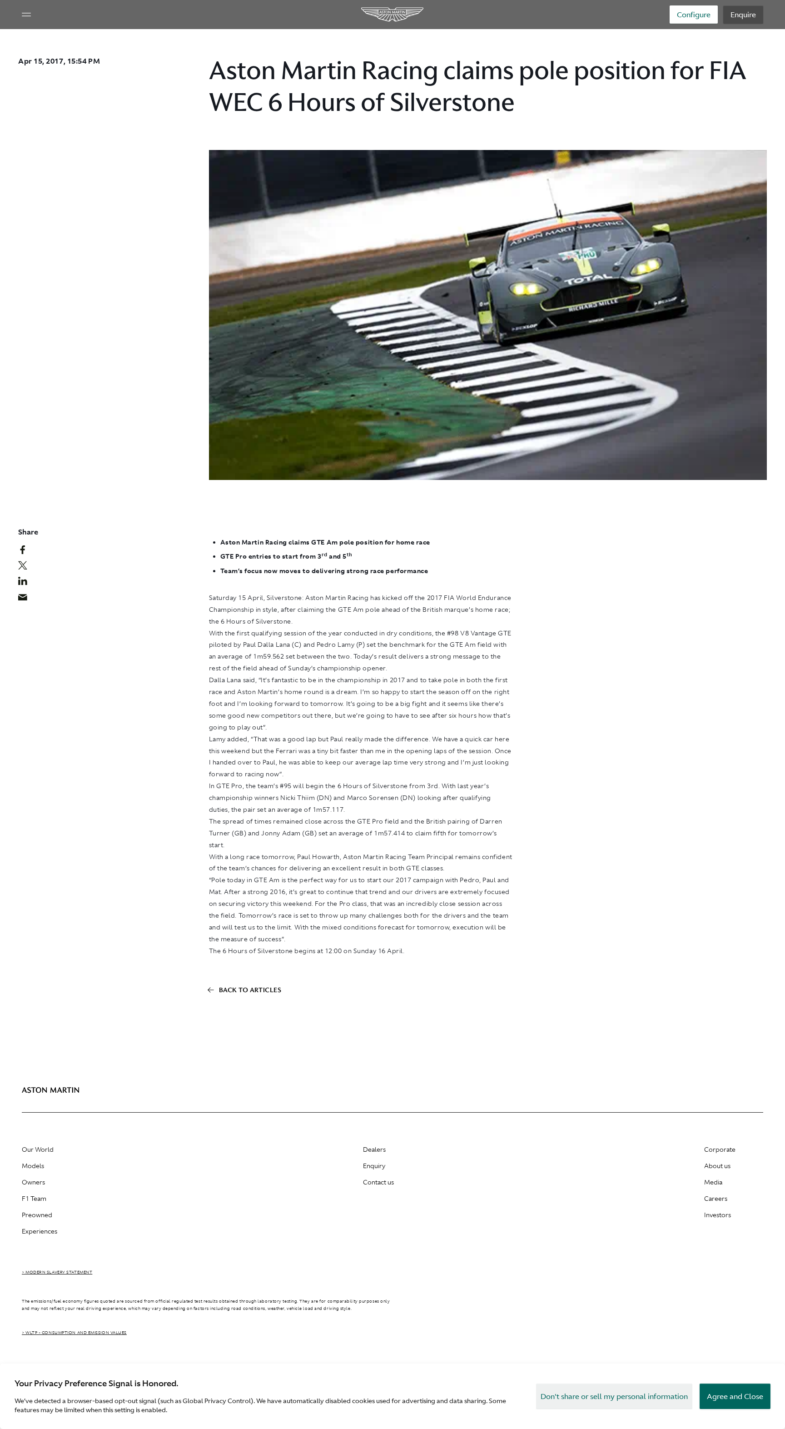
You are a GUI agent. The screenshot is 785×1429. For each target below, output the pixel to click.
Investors (717, 1215)
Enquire (743, 15)
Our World (38, 1149)
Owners (33, 1182)
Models (33, 1166)
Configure (693, 15)
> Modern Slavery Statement (57, 1272)
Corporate (719, 1149)
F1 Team (34, 1198)
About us (717, 1166)
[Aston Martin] (392, 14)
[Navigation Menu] (26, 14)
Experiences (39, 1231)
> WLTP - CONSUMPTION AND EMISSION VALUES (74, 1332)
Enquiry (374, 1166)
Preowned (37, 1215)
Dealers (374, 1149)
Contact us (378, 1182)
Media (713, 1182)
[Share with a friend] (27, 599)
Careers (715, 1198)
